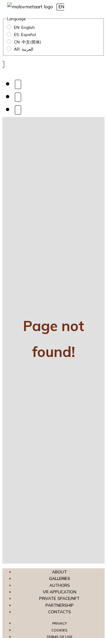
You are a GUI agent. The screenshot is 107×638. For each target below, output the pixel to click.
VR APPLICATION (59, 591)
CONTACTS (59, 611)
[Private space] (18, 109)
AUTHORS (59, 585)
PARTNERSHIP (59, 605)
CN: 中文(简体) (27, 41)
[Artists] (18, 84)
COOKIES (59, 630)
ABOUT (59, 571)
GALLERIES (59, 578)
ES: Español (25, 34)
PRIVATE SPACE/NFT (59, 598)
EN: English (24, 27)
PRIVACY (59, 623)
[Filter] (18, 97)
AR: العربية (23, 49)
